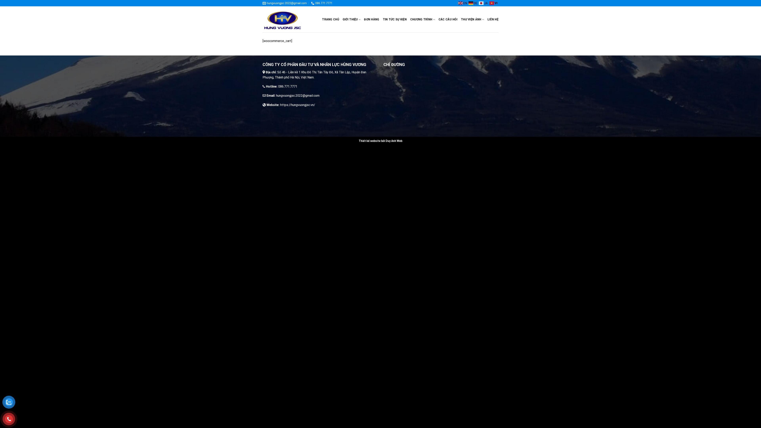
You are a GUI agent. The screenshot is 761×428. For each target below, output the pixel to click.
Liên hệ (493, 19)
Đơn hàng (371, 19)
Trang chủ (330, 19)
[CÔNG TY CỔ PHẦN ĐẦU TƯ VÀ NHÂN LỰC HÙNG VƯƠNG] (282, 19)
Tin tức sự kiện (395, 19)
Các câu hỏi (448, 19)
